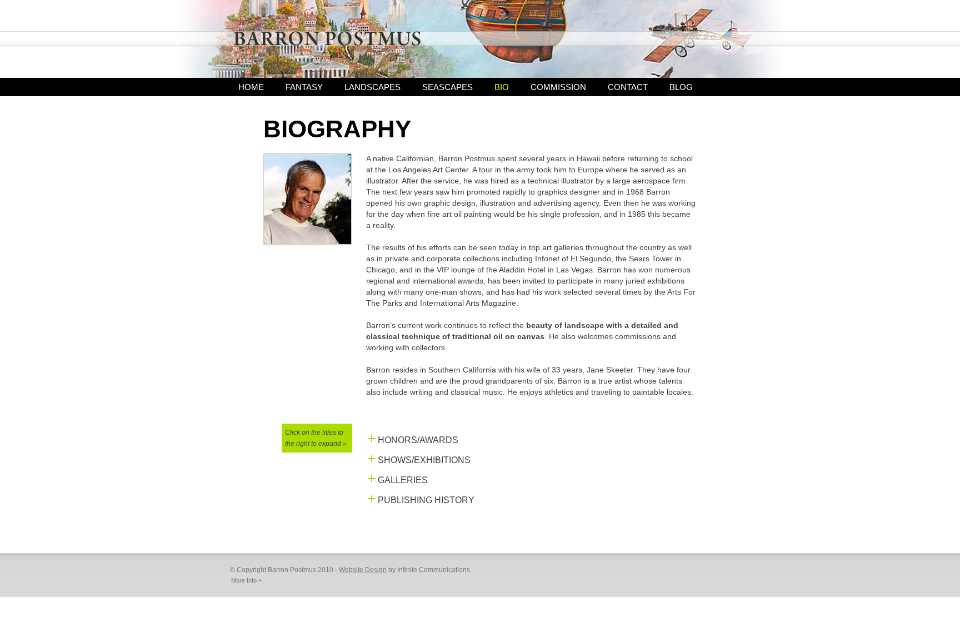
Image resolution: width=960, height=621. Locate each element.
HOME (251, 87)
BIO (501, 87)
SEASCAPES (447, 87)
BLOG (681, 87)
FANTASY (304, 87)
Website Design (363, 570)
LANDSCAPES (372, 87)
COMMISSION (558, 87)
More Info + (246, 580)
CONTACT (628, 87)
